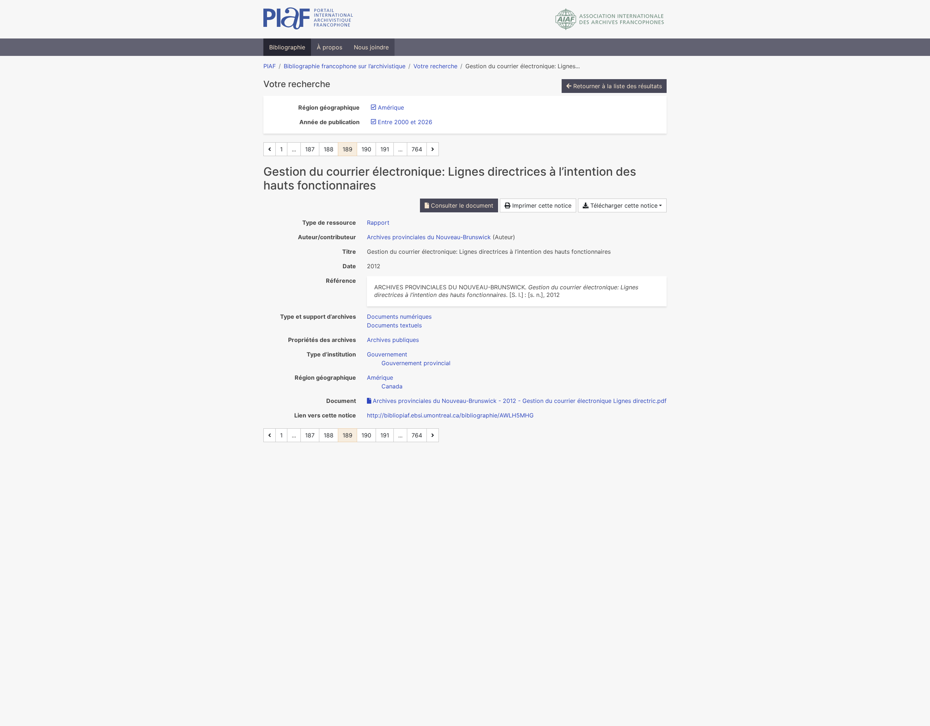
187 (310, 149)
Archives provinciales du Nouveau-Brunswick (429, 237)
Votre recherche (435, 66)
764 (417, 149)
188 (328, 149)
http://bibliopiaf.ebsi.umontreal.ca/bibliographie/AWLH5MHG (450, 415)
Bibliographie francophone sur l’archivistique (344, 66)
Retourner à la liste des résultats (616, 86)
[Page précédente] (269, 149)
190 (366, 149)
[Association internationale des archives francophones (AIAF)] (610, 19)
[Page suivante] (432, 149)
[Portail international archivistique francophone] (308, 19)
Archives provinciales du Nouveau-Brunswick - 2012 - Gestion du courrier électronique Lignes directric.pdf (520, 400)
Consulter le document (461, 205)
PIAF (269, 66)
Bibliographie (287, 47)
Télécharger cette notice (623, 205)
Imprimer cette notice (540, 205)
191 (384, 149)
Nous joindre (371, 47)
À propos (329, 47)
